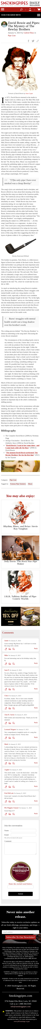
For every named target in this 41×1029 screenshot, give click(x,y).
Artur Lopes (29, 93)
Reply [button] (36, 648)
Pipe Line (12, 35)
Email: (6, 835)
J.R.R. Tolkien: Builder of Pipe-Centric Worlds (20, 597)
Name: (6, 830)
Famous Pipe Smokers (18, 484)
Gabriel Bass (29, 33)
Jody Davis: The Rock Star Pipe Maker (20, 562)
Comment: (6, 841)
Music (30, 484)
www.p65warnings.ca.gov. (22, 1021)
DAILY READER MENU (11, 15)
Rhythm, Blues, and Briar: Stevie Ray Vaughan (20, 527)
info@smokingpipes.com (21, 1006)
